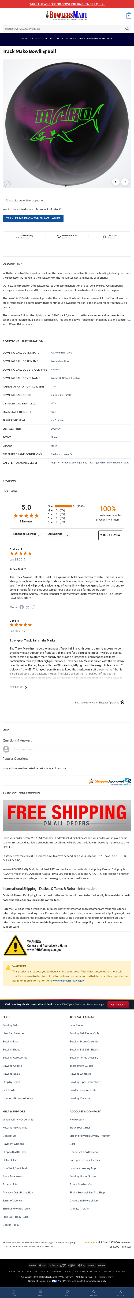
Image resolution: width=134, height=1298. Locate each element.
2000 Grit (56, 428)
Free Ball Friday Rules (15, 1216)
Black (54, 394)
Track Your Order (80, 1127)
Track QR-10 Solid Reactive (65, 377)
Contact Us (9, 1135)
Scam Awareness (13, 1176)
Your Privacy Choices (69, 1280)
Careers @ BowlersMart (84, 1200)
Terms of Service (12, 1200)
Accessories (42, 1271)
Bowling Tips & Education (85, 1081)
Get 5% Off (120, 1005)
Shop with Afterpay (14, 1151)
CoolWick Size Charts (15, 1168)
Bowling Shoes (11, 1049)
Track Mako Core (60, 360)
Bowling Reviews (80, 1098)
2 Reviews (31, 521)
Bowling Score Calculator (85, 1041)
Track (54, 445)
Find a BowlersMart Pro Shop (87, 1192)
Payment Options (13, 1143)
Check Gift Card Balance (84, 1151)
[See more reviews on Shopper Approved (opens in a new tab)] (33, 607)
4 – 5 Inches (57, 420)
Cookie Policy (11, 1224)
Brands (120, 1271)
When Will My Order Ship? (19, 1119)
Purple (67, 394)
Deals (67, 1271)
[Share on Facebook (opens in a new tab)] (22, 607)
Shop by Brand (11, 1081)
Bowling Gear (39, 38)
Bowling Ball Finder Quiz (84, 1033)
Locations (78, 1271)
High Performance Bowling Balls (68, 462)
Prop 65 (49, 1246)
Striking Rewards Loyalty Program (90, 1135)
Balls (12, 1271)
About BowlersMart (82, 1184)
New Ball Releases (13, 1033)
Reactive (55, 369)
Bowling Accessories (15, 1057)
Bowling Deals (11, 1073)
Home (25, 38)
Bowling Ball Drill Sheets (84, 1049)
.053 (53, 403)
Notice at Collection (39, 1280)
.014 (53, 411)
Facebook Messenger (42, 1242)
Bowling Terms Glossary (84, 1057)
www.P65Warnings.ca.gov (68, 980)
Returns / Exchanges (15, 1127)
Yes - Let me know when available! (33, 218)
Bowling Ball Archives (63, 38)
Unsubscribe (10, 1246)
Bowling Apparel (13, 1065)
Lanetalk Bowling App (83, 1168)
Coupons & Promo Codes (18, 1098)
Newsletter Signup (66, 1242)
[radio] (69, 506)
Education (93, 1271)
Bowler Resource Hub (83, 1090)
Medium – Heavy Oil (62, 454)
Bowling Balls (11, 1025)
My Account (77, 1119)
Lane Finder (77, 1025)
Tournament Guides (81, 1065)
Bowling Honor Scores (83, 1176)
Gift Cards (9, 1090)
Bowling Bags (11, 1041)
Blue (60, 394)
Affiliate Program (80, 1208)
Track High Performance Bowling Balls (108, 462)
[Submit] (127, 28)
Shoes (29, 1271)
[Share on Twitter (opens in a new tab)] (27, 607)
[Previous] (116, 182)
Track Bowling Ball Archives (95, 38)
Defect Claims (11, 1159)
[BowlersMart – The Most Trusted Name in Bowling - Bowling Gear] (67, 16)
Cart (72, 1143)
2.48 (53, 386)
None (54, 437)
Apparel (56, 1271)
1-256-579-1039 (20, 1242)
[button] (5, 16)
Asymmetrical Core (61, 352)
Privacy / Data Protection (18, 1192)
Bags (20, 1271)
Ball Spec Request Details (85, 1159)
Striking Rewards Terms (17, 1208)
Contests (108, 1271)
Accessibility (10, 1184)
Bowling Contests (80, 1073)
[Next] (125, 182)
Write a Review (110, 535)
